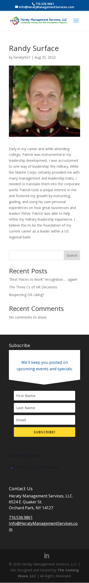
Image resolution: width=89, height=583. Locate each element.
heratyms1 (22, 57)
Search (72, 255)
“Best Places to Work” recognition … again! (43, 279)
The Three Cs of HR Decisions (33, 287)
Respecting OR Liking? (26, 294)
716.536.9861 (21, 517)
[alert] (44, 467)
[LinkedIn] (46, 556)
